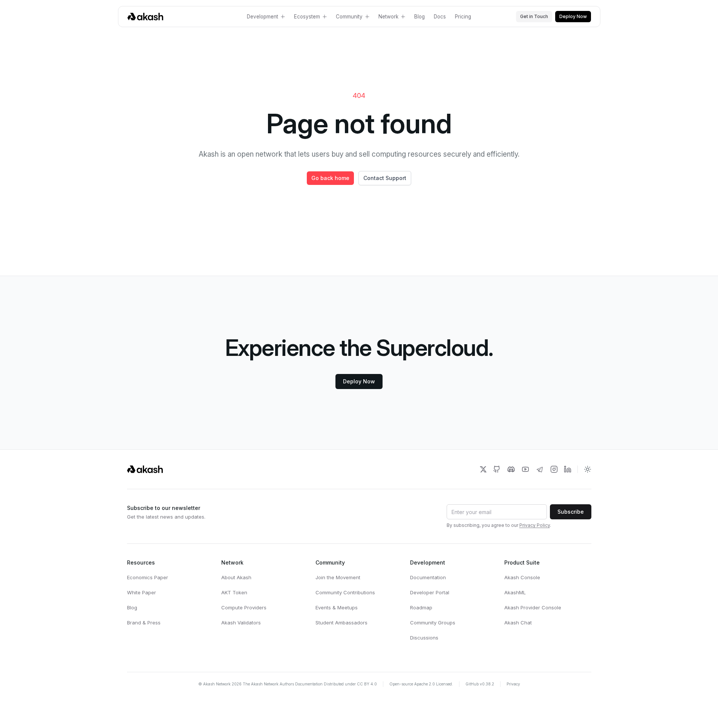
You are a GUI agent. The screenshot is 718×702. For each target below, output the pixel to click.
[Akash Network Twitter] (483, 469)
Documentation (428, 577)
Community (349, 17)
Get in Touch (534, 16)
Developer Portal (429, 592)
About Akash (236, 577)
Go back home (330, 178)
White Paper (141, 592)
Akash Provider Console (532, 607)
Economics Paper (147, 577)
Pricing (463, 17)
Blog (419, 17)
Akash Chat (518, 623)
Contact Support (384, 178)
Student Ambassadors (341, 623)
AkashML (515, 592)
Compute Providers (243, 607)
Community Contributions (345, 592)
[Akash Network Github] (497, 469)
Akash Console (522, 577)
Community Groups (432, 623)
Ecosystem (307, 17)
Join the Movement (337, 577)
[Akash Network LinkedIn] (567, 469)
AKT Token (234, 592)
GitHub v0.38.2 (479, 684)
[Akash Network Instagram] (554, 469)
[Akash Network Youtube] (525, 469)
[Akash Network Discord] (511, 469)
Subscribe (570, 511)
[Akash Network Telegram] (539, 469)
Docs (440, 17)
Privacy (513, 684)
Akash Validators (241, 623)
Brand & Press (144, 623)
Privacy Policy (534, 525)
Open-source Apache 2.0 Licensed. (421, 684)
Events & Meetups (336, 607)
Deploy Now (573, 16)
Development (262, 17)
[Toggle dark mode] (587, 469)
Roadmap (421, 607)
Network (388, 17)
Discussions (424, 638)
